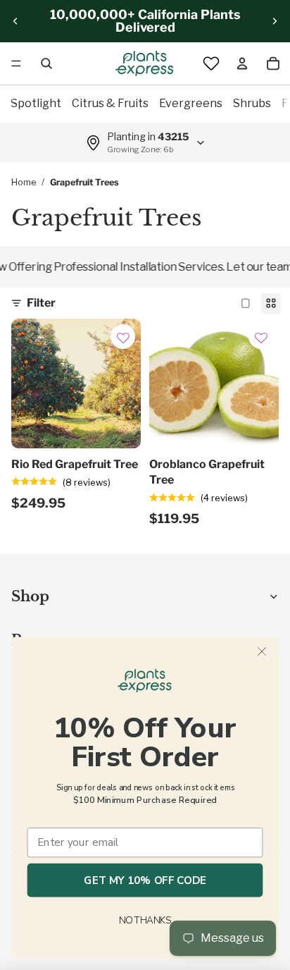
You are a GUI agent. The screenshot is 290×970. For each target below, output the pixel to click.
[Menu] (16, 63)
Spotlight (36, 103)
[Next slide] (274, 21)
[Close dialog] (262, 651)
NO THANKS (145, 920)
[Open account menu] (242, 63)
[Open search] (46, 63)
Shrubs (252, 103)
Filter (41, 302)
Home (23, 182)
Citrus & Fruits (110, 103)
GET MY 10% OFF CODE (145, 880)
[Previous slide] (15, 21)
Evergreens (190, 103)
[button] (123, 338)
